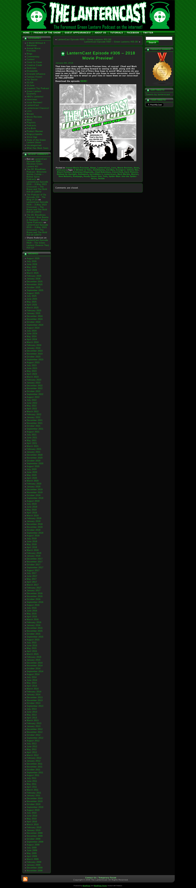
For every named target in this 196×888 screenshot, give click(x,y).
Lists (29, 111)
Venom (101, 178)
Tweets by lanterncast (158, 94)
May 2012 (32, 749)
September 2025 (35, 290)
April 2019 (32, 513)
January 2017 (33, 590)
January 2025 (33, 313)
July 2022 (32, 400)
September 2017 (35, 567)
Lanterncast (110, 174)
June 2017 (32, 576)
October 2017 (33, 564)
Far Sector (32, 79)
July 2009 (32, 847)
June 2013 (32, 712)
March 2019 (33, 515)
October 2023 (33, 357)
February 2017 (34, 588)
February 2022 (34, 414)
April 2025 (32, 305)
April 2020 (32, 478)
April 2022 (32, 408)
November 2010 (35, 801)
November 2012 (35, 732)
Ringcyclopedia (34, 134)
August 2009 (33, 845)
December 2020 (35, 455)
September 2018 (35, 533)
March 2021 (33, 446)
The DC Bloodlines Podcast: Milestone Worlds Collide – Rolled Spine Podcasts (37, 174)
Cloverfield (117, 172)
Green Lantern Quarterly (34, 92)
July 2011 (31, 778)
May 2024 (32, 336)
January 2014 (33, 694)
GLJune (30, 85)
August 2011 (33, 775)
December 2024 (35, 316)
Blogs (29, 54)
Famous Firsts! (34, 77)
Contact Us (91, 878)
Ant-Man (110, 170)
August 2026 (33, 258)
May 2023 (32, 371)
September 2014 (35, 671)
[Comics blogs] (162, 85)
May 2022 (32, 406)
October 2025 (33, 287)
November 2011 (34, 767)
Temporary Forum (107, 878)
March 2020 (33, 481)
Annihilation (99, 170)
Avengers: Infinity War (127, 170)
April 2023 (32, 374)
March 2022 (33, 411)
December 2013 (35, 697)
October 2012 (33, 735)
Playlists (31, 122)
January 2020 (33, 486)
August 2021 (33, 432)
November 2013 (35, 700)
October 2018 (33, 530)
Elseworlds (32, 71)
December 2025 (35, 281)
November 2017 (35, 562)
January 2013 (33, 726)
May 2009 (32, 853)
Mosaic (30, 114)
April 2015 (32, 651)
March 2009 (33, 859)
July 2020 (32, 469)
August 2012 (33, 741)
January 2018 (33, 556)
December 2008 (35, 868)
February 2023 (34, 380)
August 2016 (33, 605)
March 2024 (33, 342)
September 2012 (35, 738)
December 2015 (35, 628)
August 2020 (33, 466)
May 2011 (31, 784)
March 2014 (33, 689)
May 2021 (32, 440)
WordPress (86, 885)
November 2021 (35, 423)
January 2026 (33, 279)
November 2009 (35, 836)
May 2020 (32, 475)
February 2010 (34, 827)
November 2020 (35, 458)
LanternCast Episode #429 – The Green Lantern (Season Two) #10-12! (38, 244)
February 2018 (34, 553)
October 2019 (33, 495)
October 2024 (33, 322)
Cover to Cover (34, 62)
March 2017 (33, 585)
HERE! (83, 81)
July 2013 (32, 709)
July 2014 (32, 677)
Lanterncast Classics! (38, 108)
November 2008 (35, 870)
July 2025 (32, 296)
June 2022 (32, 403)
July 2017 (32, 573)
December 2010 (35, 798)
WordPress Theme (100, 885)
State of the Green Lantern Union (36, 141)
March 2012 (33, 755)
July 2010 (32, 813)
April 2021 (32, 443)
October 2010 (33, 804)
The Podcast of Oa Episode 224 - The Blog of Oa (36, 197)
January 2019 (33, 521)
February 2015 (34, 657)
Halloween (83, 174)
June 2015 (32, 645)
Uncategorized (34, 145)
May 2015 (32, 648)
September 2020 (35, 463)
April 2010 (32, 821)
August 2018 (33, 535)
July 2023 (32, 365)
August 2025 (33, 293)
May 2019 (32, 510)
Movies (134, 174)
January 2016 (33, 625)
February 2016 (34, 622)
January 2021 (33, 452)
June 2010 (32, 816)
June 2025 (32, 299)
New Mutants (65, 176)
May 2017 (32, 579)
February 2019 (34, 518)
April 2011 (32, 787)
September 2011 (35, 772)
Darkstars (32, 68)
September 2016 (35, 602)
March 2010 (33, 824)
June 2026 (32, 264)
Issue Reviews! (34, 102)
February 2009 (34, 862)
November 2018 (35, 527)
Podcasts (31, 125)
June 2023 (32, 368)
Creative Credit (34, 65)
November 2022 (35, 388)
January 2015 (33, 660)
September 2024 (35, 325)
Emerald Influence (36, 74)
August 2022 (33, 397)
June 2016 (32, 611)
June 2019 (32, 507)
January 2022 (33, 417)
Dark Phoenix (131, 172)
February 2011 (34, 793)
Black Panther (64, 172)
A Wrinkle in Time (83, 170)
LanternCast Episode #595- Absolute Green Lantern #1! (37, 163)
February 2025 (34, 310)
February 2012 (34, 758)
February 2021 (34, 449)
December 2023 (35, 351)
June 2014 (32, 680)
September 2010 (35, 807)
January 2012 (33, 761)
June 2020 (32, 472)
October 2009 (33, 839)
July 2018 (32, 538)
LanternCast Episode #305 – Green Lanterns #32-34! (84, 39)
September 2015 (35, 637)
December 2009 (35, 833)
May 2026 (32, 267)
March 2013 (33, 720)
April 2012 (32, 752)
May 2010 (32, 819)
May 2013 (32, 715)
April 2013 (32, 718)
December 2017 (35, 559)
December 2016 (35, 593)
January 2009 (33, 865)
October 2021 (33, 426)
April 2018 (32, 547)
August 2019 (33, 501)
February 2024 (34, 345)
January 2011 (33, 795)
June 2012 (32, 746)
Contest (31, 59)
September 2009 (35, 842)
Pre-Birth (31, 128)
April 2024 (32, 339)
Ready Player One (93, 176)
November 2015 (35, 631)
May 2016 (32, 613)
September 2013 (35, 706)
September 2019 (35, 498)
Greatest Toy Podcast (38, 88)
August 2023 (33, 362)
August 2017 (33, 570)
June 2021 (32, 437)
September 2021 (35, 429)
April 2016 (32, 616)
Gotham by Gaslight (67, 174)
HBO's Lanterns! (35, 96)
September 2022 (35, 394)
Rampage (77, 176)
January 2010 (33, 830)
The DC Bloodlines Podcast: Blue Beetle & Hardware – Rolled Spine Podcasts (38, 219)
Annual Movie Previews (34, 49)
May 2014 (32, 683)
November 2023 (35, 354)
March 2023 (33, 377)
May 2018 (32, 544)
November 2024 (35, 319)
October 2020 (33, 461)
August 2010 (33, 810)
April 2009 (32, 856)
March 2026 (33, 273)
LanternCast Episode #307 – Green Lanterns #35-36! (111, 42)
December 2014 (35, 663)
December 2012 (35, 729)
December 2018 (35, 524)
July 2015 (32, 642)
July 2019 (32, 504)
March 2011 (32, 790)
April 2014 (32, 686)
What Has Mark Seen (37, 148)
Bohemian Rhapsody (83, 172)
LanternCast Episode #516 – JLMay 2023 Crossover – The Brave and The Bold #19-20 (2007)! (37, 187)
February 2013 (34, 723)
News (29, 120)
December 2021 (35, 420)
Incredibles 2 (96, 174)
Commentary (33, 56)
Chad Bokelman (103, 172)
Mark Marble (123, 174)
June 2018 (32, 541)
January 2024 (33, 348)
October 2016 (33, 599)
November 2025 (35, 284)
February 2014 (34, 691)
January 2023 (33, 383)
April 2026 (32, 270)
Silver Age (32, 137)
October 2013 (33, 703)
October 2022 (33, 391)
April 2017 (32, 582)
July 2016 (32, 608)
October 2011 (33, 769)
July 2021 (32, 435)
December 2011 (34, 764)
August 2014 (33, 674)
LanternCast (33, 105)
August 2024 (33, 328)
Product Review (35, 131)
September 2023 (35, 359)
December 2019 (35, 489)
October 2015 (33, 634)
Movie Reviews (34, 117)
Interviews (32, 99)
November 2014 (35, 665)
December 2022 (35, 385)
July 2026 (32, 261)
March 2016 (33, 619)
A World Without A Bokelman (36, 44)
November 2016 (35, 596)
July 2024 (32, 331)
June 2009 (32, 850)
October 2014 (33, 668)
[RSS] (25, 879)
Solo (105, 176)
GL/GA (30, 82)
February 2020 (34, 484)
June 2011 (32, 781)
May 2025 (32, 302)
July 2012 (32, 743)
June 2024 (32, 333)
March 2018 (33, 550)
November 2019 (35, 492)
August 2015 (33, 640)
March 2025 (33, 307)
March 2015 (33, 654)
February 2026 (34, 276)
